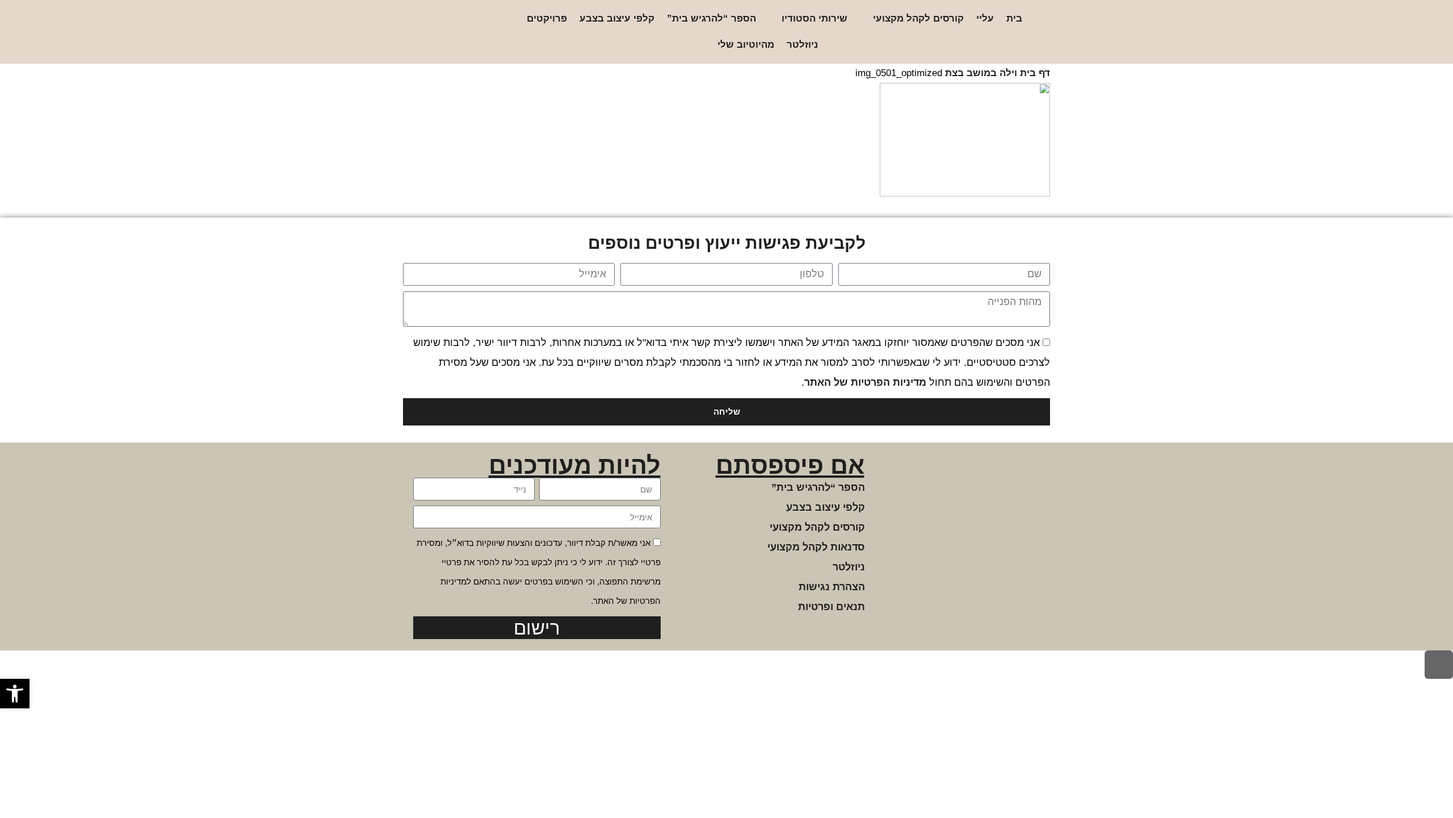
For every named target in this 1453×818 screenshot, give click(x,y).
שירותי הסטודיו (814, 18)
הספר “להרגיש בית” (711, 18)
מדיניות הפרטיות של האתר (865, 382)
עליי (985, 18)
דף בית (1035, 73)
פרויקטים (547, 18)
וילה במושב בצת (981, 73)
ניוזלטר (802, 44)
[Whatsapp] (442, 32)
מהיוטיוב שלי (745, 44)
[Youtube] (424, 32)
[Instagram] (479, 32)
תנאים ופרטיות (831, 606)
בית (1014, 18)
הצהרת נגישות (832, 586)
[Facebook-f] (460, 32)
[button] (15, 693)
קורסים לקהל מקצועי (918, 18)
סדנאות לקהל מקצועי (816, 547)
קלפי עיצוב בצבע (616, 18)
